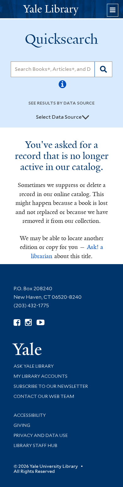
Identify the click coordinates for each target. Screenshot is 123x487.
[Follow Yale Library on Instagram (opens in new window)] (28, 322)
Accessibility (30, 415)
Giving (22, 425)
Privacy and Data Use (41, 435)
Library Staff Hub (35, 445)
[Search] (103, 69)
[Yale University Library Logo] (61, 9)
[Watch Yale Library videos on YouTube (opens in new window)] (40, 322)
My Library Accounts (40, 376)
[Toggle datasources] (85, 117)
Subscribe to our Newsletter (51, 386)
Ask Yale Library (34, 366)
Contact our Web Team (44, 396)
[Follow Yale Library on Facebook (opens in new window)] (17, 322)
